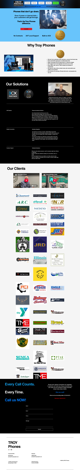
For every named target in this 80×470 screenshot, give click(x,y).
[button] (70, 95)
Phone (27, 415)
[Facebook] (10, 449)
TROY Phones (14, 444)
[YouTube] (11, 449)
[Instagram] (8, 449)
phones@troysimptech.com (13, 456)
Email (27, 410)
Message (27, 420)
